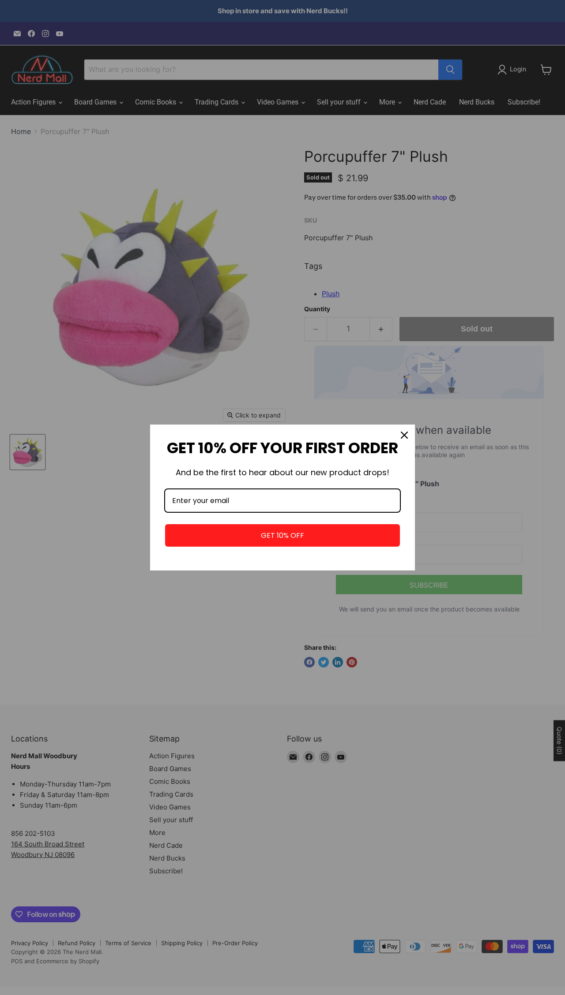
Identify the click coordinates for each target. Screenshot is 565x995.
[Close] (404, 435)
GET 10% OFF (282, 535)
